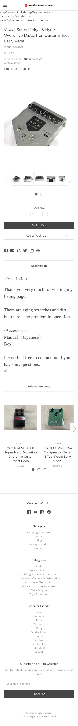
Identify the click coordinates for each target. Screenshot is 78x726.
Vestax (39, 640)
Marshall (39, 648)
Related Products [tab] (39, 386)
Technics (39, 624)
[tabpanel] (16, 179)
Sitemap (39, 548)
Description (39, 265)
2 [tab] (42, 194)
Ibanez (39, 636)
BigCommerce (45, 713)
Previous (7, 179)
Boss (39, 620)
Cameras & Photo (39, 570)
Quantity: (39, 207)
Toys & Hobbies (39, 594)
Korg (39, 628)
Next (71, 179)
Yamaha (39, 616)
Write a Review (12, 63)
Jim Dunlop (39, 644)
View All (39, 652)
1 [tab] (36, 194)
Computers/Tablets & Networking (39, 578)
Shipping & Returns (39, 532)
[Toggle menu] (5, 5)
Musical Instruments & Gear (39, 586)
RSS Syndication (39, 544)
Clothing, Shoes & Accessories (39, 574)
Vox (39, 612)
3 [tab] (45, 469)
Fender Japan (39, 632)
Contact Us (39, 536)
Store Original (39, 590)
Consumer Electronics (39, 582)
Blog (39, 540)
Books (39, 566)
